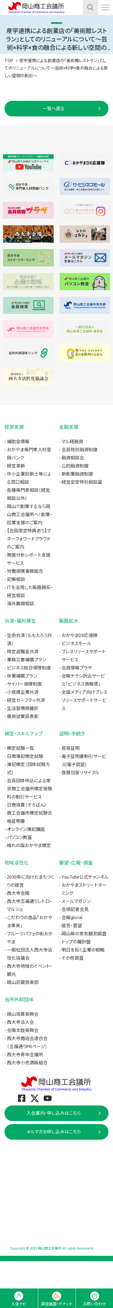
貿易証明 (70, 748)
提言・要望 (71, 925)
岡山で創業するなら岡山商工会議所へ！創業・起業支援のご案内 (29, 514)
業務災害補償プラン (26, 660)
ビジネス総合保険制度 (29, 668)
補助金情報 (18, 441)
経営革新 (16, 466)
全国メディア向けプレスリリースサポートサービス (84, 700)
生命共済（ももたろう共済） (29, 639)
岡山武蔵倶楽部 (23, 982)
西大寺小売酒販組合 (27, 1063)
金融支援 (68, 427)
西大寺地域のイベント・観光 (29, 970)
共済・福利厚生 (20, 621)
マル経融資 (72, 441)
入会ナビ (18, 1304)
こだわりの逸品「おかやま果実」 (29, 921)
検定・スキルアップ (24, 734)
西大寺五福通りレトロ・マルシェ (29, 905)
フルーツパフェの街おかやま (30, 938)
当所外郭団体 (19, 1000)
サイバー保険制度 (24, 684)
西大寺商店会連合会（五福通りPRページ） (27, 1042)
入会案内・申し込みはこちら (54, 1113)
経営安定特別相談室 (81, 482)
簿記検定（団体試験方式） (28, 768)
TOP (9, 60)
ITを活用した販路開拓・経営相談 (30, 591)
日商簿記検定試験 (25, 756)
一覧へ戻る (53, 108)
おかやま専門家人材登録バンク (29, 454)
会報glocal (71, 917)
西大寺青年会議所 (25, 1054)
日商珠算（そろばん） (27, 805)
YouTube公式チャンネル (84, 877)
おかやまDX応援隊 (79, 635)
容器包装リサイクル (80, 772)
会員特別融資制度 (79, 450)
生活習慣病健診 (23, 708)
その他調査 (72, 958)
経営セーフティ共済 (26, 700)
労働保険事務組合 (25, 571)
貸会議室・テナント (57, 1304)
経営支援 (14, 427)
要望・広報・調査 (76, 863)
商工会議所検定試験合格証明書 (29, 817)
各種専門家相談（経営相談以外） (28, 494)
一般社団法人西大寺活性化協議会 (29, 954)
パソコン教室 (19, 837)
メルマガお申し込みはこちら (54, 1132)
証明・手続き (72, 734)
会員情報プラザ (76, 668)
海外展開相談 (20, 603)
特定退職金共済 (23, 651)
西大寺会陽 (18, 893)
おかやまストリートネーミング (84, 889)
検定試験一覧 (20, 748)
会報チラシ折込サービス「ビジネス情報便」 (83, 680)
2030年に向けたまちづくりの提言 (30, 881)
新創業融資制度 (77, 474)
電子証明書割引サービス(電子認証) (83, 760)
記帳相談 (16, 579)
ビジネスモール (76, 643)
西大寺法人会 (20, 1022)
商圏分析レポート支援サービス (28, 559)
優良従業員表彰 (23, 716)
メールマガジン (76, 901)
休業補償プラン (22, 676)
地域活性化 (17, 863)
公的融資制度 (75, 466)
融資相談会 (72, 458)
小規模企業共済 (23, 692)
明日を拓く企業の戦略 (83, 950)
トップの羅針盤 (76, 942)
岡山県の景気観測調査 (83, 934)
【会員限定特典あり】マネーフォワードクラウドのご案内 (29, 539)
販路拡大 (68, 621)
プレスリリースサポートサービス (83, 656)
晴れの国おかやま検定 (29, 845)
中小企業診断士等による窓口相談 (29, 478)
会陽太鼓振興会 (23, 1030)
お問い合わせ (94, 1304)
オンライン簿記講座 (26, 829)
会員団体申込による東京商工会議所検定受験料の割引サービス (29, 789)
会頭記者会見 (75, 909)
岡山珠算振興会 (23, 1014)
